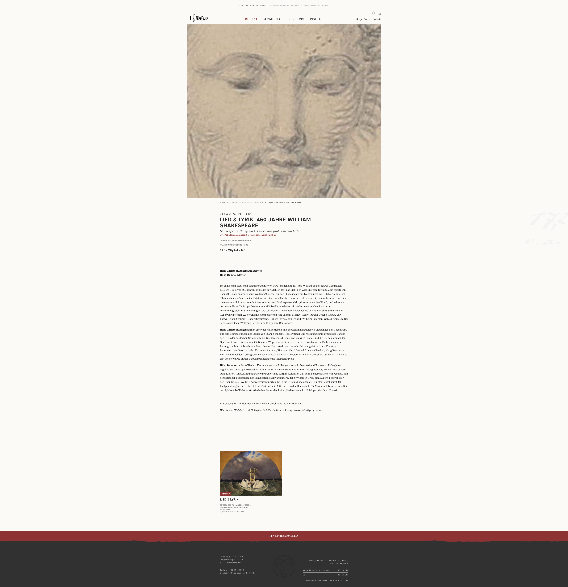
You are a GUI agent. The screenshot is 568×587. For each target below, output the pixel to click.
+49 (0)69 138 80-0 (235, 570)
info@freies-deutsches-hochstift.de (241, 573)
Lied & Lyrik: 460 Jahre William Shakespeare (282, 202)
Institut (316, 19)
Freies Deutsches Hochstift (252, 5)
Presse (367, 19)
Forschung (295, 19)
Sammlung (271, 19)
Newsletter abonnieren (284, 536)
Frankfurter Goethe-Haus (317, 5)
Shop (359, 19)
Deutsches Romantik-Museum (284, 5)
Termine (257, 202)
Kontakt (377, 19)
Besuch (251, 19)
